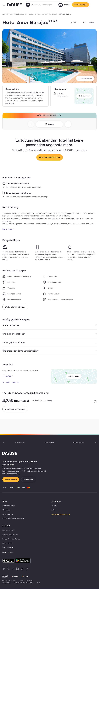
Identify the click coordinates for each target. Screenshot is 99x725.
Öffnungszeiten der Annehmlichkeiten (20, 351)
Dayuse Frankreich (8, 530)
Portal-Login (28, 479)
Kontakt (54, 506)
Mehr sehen (7, 229)
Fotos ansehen (86, 78)
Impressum (6, 582)
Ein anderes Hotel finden (49, 157)
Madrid (30, 14)
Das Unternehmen (8, 506)
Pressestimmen (7, 514)
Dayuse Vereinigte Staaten (11, 539)
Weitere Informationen (15, 307)
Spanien (5, 14)
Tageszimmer (49, 443)
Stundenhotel (19, 443)
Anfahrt (9, 376)
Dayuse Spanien (7, 548)
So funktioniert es (10, 325)
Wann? (51, 124)
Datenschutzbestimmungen (23, 582)
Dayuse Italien (7, 543)
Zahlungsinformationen (13, 342)
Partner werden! (11, 479)
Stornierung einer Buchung (60, 514)
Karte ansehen (84, 96)
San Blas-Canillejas (49, 14)
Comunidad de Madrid (18, 14)
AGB (38, 582)
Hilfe (52, 510)
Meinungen (6, 510)
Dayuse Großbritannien (10, 535)
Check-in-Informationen (13, 334)
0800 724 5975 (12, 382)
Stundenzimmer (78, 443)
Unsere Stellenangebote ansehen (13, 519)
